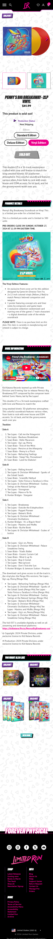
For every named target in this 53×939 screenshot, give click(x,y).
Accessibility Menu (15, 906)
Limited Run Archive (13, 915)
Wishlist (38, 5)
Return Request (35, 883)
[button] (6, 39)
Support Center (35, 881)
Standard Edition (26, 135)
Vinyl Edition (38, 143)
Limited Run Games (26, 5)
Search (10, 5)
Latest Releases (14, 874)
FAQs (31, 879)
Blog (31, 874)
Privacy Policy (13, 902)
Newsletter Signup (15, 886)
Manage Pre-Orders (34, 889)
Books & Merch (14, 879)
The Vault (12, 881)
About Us (33, 876)
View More (26, 735)
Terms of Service (14, 904)
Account (43, 5)
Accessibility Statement (13, 910)
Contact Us (33, 886)
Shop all (11, 883)
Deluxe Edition (15, 143)
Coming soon (13, 876)
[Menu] (4, 5)
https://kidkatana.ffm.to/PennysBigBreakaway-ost (26, 628)
